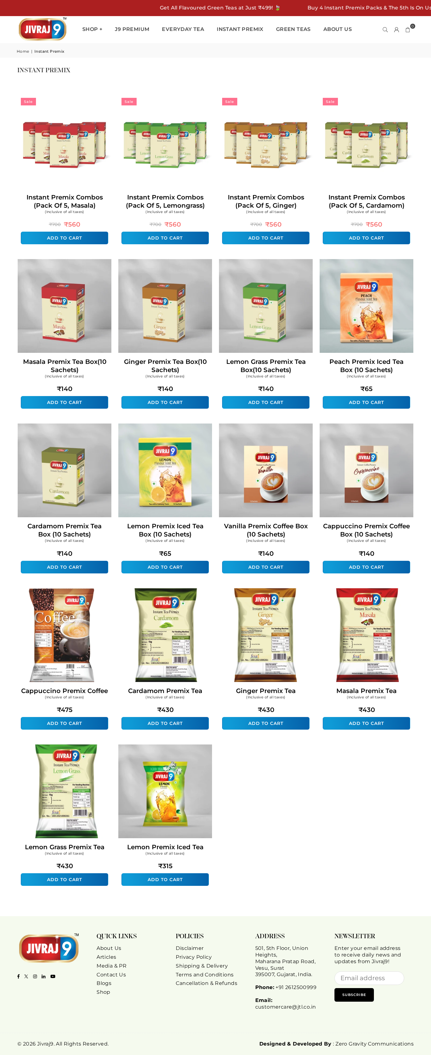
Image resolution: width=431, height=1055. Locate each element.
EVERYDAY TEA (183, 29)
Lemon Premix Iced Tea (165, 847)
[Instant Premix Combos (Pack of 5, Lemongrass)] (165, 141)
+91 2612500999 (295, 987)
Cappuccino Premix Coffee (64, 691)
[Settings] (396, 29)
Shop (103, 992)
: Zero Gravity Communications (336, 1044)
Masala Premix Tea (366, 691)
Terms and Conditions (204, 975)
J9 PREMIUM (132, 29)
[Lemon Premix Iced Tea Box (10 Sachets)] (165, 470)
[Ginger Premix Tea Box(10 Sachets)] (165, 306)
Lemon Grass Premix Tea (64, 847)
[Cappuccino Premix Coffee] (64, 635)
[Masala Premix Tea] (366, 635)
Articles (106, 957)
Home (23, 51)
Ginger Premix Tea (266, 691)
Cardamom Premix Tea (165, 691)
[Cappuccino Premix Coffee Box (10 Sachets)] (366, 470)
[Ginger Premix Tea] (266, 635)
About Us (109, 948)
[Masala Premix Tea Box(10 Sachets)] (64, 306)
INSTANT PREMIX (240, 29)
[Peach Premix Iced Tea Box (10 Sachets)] (366, 306)
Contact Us (111, 975)
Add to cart (64, 236)
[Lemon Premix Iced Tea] (165, 791)
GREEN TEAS (293, 29)
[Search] (385, 29)
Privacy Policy (194, 957)
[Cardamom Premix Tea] (165, 635)
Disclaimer (190, 948)
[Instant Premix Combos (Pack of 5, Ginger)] (266, 141)
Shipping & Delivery (202, 966)
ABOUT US (337, 29)
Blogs (104, 983)
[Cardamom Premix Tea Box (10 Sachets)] (64, 470)
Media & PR (112, 966)
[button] (408, 29)
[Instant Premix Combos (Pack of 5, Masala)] (64, 141)
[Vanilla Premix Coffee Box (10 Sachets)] (266, 470)
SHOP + (92, 29)
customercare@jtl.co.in (285, 1007)
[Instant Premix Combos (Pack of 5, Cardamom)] (366, 141)
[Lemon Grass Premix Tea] (64, 791)
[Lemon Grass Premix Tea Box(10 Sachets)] (266, 306)
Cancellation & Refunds (206, 983)
